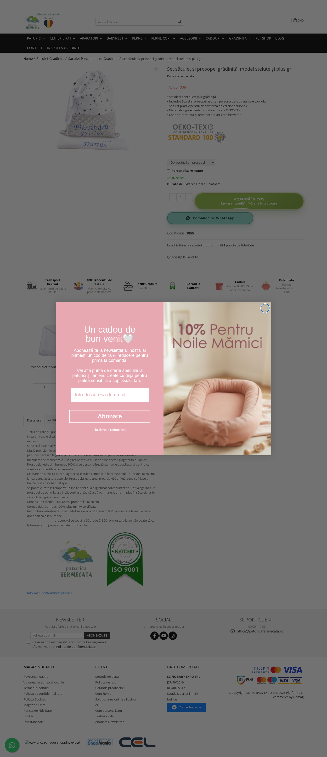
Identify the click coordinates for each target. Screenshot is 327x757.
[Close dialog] (265, 308)
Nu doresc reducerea (110, 429)
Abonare (110, 416)
